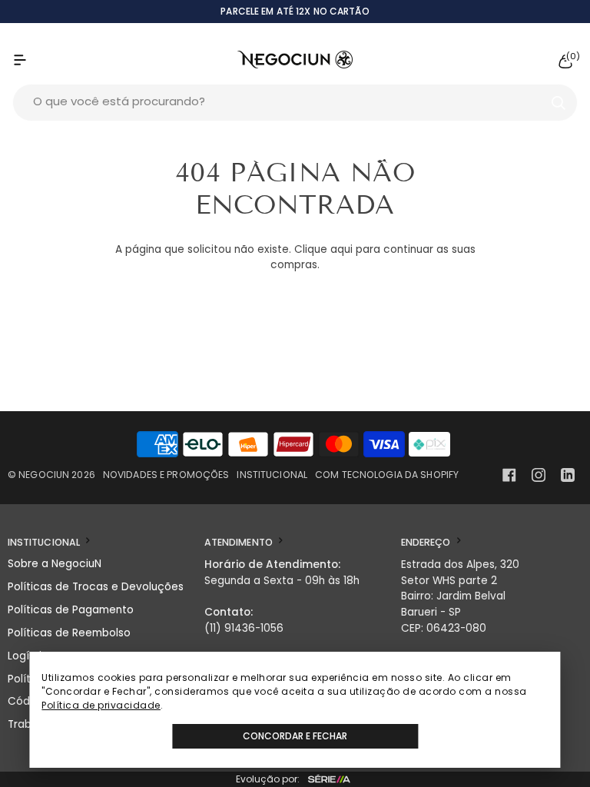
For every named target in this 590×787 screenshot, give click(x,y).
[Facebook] (509, 475)
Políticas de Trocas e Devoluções (96, 586)
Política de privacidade (101, 705)
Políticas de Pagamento (71, 610)
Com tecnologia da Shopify (387, 474)
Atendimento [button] (239, 542)
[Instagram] (538, 475)
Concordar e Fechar (295, 735)
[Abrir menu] (35, 59)
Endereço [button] (427, 542)
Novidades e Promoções (166, 474)
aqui (341, 249)
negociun (43, 474)
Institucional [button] (45, 542)
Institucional (272, 474)
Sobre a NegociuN (54, 563)
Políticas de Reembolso (69, 633)
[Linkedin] (568, 475)
